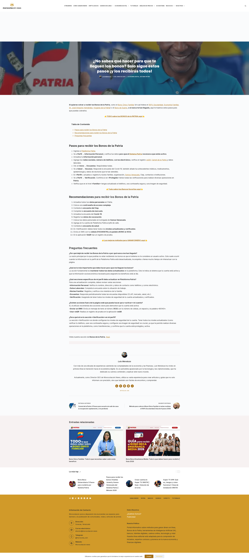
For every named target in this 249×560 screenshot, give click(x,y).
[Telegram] (70, 498)
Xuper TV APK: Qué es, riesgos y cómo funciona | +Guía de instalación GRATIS (170, 484)
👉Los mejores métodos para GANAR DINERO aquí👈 (124, 240)
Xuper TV (167, 498)
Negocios (169, 6)
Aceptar (149, 556)
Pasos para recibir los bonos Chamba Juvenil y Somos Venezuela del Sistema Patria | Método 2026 (114, 483)
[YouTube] (84, 498)
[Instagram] (78, 498)
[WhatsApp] (87, 498)
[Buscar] (245, 6)
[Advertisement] (124, 26)
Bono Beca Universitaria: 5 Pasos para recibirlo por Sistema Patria (86, 484)
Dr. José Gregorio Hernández (81, 108)
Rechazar (159, 556)
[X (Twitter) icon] (124, 386)
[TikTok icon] (132, 386)
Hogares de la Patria (102, 108)
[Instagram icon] (128, 386)
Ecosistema (160, 6)
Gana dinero (134, 498)
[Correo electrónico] (90, 498)
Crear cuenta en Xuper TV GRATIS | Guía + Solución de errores (142, 484)
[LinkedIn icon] (116, 386)
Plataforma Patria (88, 151)
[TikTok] (75, 498)
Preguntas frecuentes (83, 136)
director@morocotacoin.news (86, 531)
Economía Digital (121, 6)
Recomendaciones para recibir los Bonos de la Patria (96, 133)
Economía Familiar (171, 105)
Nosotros (179, 6)
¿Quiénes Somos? (134, 514)
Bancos (150, 498)
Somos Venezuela (132, 175)
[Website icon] (120, 386)
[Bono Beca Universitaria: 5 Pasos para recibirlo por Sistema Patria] (72, 483)
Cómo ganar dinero (80, 6)
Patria (143, 498)
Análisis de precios (146, 6)
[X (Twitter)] (72, 498)
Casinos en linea (106, 6)
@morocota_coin (81, 538)
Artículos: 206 (124, 390)
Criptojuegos (93, 6)
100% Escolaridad (156, 105)
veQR (148, 160)
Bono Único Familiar (126, 105)
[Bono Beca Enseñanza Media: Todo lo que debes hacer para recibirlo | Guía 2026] (153, 441)
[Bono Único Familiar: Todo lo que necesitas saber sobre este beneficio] (96, 441)
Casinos (158, 498)
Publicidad (131, 517)
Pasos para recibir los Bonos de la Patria (91, 130)
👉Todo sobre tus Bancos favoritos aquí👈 (124, 189)
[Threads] (81, 498)
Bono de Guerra (121, 108)
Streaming (68, 6)
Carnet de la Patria (159, 160)
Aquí (108, 337)
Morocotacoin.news (82, 545)
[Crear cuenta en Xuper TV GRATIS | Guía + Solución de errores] (129, 483)
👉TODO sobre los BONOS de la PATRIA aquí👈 (124, 116)
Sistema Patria (145, 76)
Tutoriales (134, 6)
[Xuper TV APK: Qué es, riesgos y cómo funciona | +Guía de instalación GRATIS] (157, 483)
